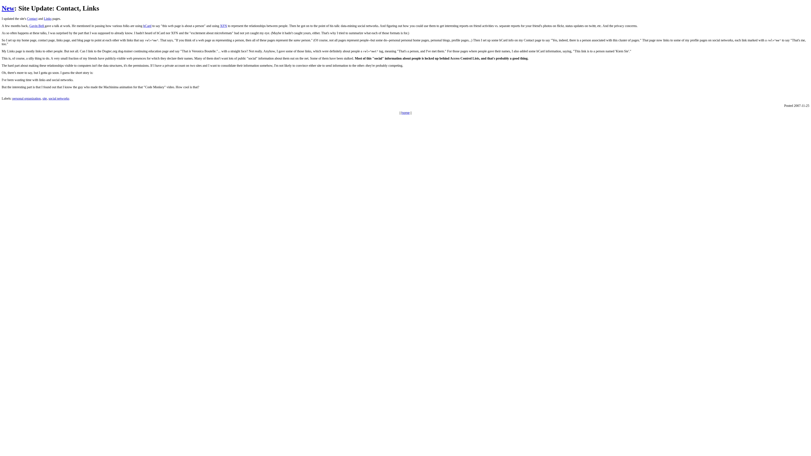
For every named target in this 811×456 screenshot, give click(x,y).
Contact (32, 18)
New (8, 8)
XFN (223, 26)
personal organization (26, 98)
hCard (147, 26)
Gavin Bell (37, 26)
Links (48, 18)
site (44, 98)
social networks (59, 98)
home (405, 113)
